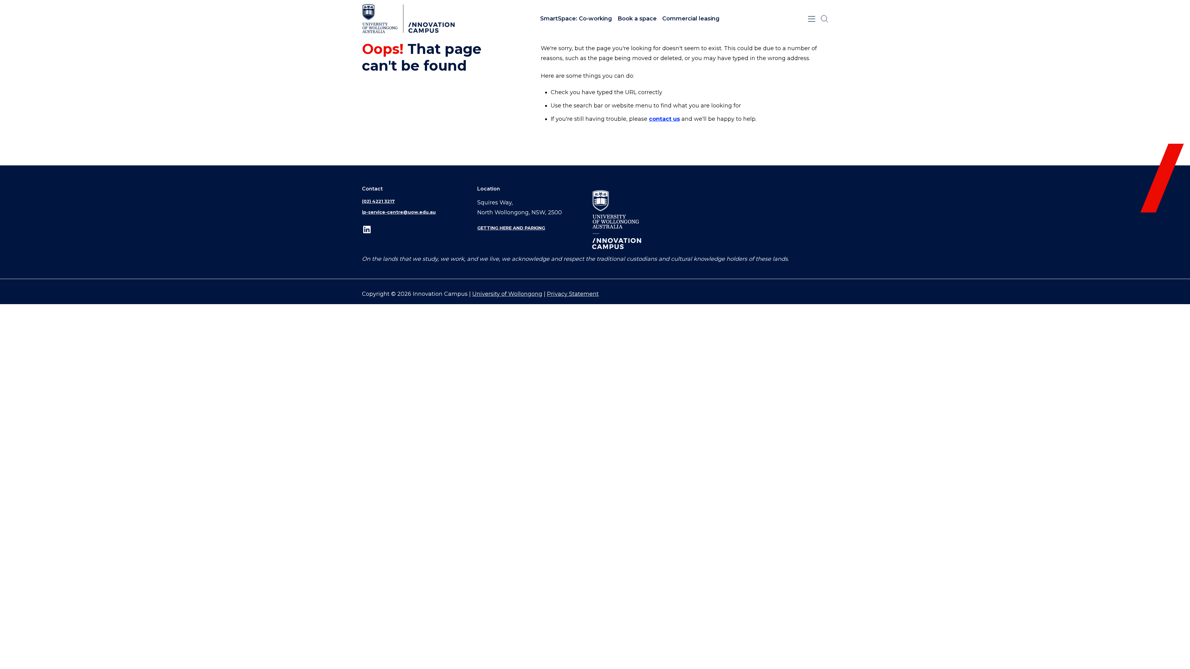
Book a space (637, 18)
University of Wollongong (507, 294)
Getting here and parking (511, 228)
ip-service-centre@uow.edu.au (399, 212)
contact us (664, 119)
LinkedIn (367, 229)
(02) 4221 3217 (378, 201)
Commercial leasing (691, 18)
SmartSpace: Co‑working (576, 18)
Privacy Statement (573, 294)
